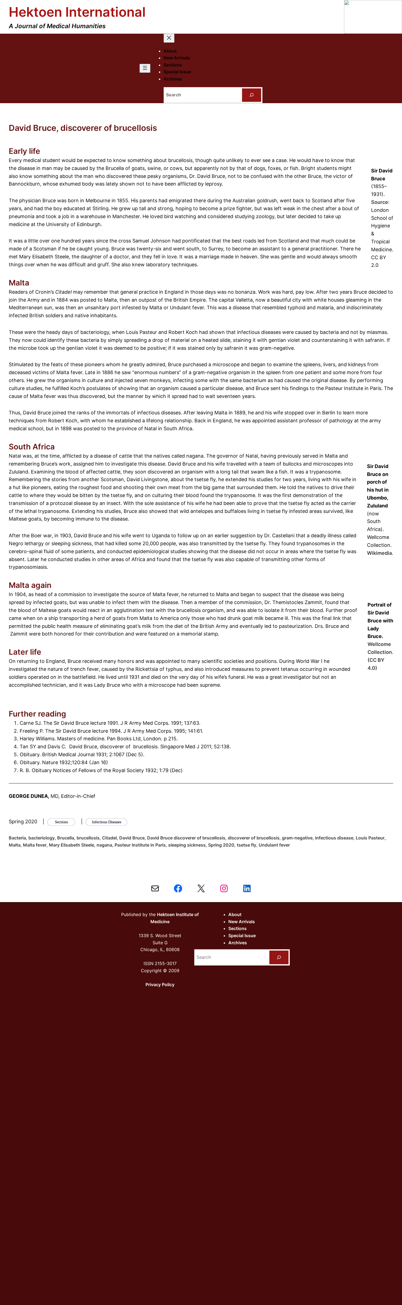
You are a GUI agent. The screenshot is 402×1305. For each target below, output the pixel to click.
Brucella (65, 838)
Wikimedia (379, 553)
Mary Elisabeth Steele (71, 845)
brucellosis (88, 838)
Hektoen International (77, 12)
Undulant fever (274, 845)
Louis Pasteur (370, 838)
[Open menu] (144, 68)
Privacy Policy (159, 984)
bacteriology (41, 838)
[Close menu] (169, 38)
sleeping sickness (187, 845)
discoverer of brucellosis (253, 838)
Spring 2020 (221, 845)
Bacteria (17, 838)
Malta (15, 845)
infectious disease (334, 838)
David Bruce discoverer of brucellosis (186, 838)
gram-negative (297, 838)
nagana (104, 845)
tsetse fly (246, 845)
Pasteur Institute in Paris (140, 845)
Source (379, 202)
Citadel (109, 838)
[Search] (251, 95)
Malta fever (34, 845)
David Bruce (132, 838)
